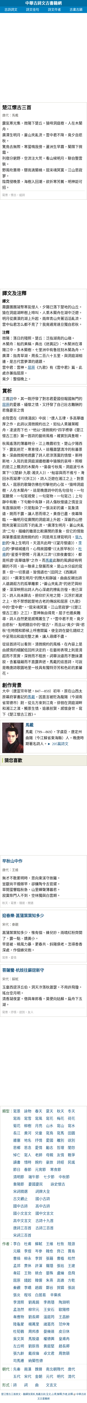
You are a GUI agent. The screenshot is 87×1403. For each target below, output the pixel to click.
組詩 (22, 195)
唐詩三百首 (22, 1228)
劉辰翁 (33, 1346)
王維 (15, 870)
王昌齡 (64, 1317)
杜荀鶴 (18, 1332)
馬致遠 (33, 1339)
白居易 (40, 1295)
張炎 (16, 1295)
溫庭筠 (49, 1317)
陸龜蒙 (18, 1324)
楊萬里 (33, 1324)
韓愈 (49, 1251)
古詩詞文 (10, 9)
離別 (60, 1140)
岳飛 (71, 1273)
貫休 (27, 1266)
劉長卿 (33, 1317)
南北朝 (51, 1369)
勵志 (49, 1148)
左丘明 (18, 1346)
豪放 (49, 1162)
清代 (71, 1377)
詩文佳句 (32, 9)
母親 (49, 1155)
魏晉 (38, 1369)
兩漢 (27, 1369)
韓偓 (38, 1280)
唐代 (5, 115)
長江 (16, 1133)
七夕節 (49, 1177)
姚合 (38, 1273)
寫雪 (27, 1119)
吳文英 (18, 1339)
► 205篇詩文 (57, 744)
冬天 (71, 1111)
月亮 (38, 1126)
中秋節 (64, 1177)
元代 (49, 1377)
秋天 (5, 903)
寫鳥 (49, 1133)
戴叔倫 (33, 1353)
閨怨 (71, 1148)
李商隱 (49, 1302)
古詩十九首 (44, 1221)
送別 (22, 1012)
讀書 (16, 1162)
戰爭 (71, 1155)
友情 (60, 1155)
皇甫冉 (64, 1339)
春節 (27, 1170)
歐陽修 (64, 1310)
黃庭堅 (49, 1346)
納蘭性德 (35, 1361)
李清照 (18, 1302)
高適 (60, 1280)
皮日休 (64, 1332)
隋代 (60, 1369)
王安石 (49, 1310)
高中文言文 (22, 1221)
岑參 (38, 1251)
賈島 (71, 1251)
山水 (49, 1126)
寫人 (27, 1155)
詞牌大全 (42, 1192)
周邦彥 (33, 1332)
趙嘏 (38, 1288)
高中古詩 (42, 1206)
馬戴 (15, 115)
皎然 (71, 1259)
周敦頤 (64, 1353)
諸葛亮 (49, 1324)
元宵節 (40, 1170)
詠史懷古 (58, 1184)
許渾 (38, 1266)
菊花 (16, 1126)
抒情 (13, 1012)
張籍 (49, 1259)
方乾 (71, 1280)
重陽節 (18, 1184)
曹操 (16, 1259)
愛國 (49, 1140)
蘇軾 (15, 979)
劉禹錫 (33, 1302)
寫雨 (16, 1119)
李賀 (38, 1259)
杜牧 (60, 1244)
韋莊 (16, 1273)
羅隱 (49, 1266)
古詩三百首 (44, 1228)
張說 (71, 1288)
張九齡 (18, 1353)
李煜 (27, 1251)
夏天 (49, 1111)
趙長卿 (64, 1346)
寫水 (71, 1126)
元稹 (16, 1251)
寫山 (60, 1126)
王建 (71, 1266)
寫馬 (60, 1133)
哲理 (60, 1148)
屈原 (31, 368)
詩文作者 (54, 9)
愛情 (13, 957)
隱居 (22, 903)
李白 (16, 1244)
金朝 (38, 1377)
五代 (16, 1377)
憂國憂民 (35, 1184)
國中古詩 (20, 1206)
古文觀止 (20, 1199)
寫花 (49, 1119)
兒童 (38, 1133)
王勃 (27, 1273)
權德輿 (49, 1339)
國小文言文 (22, 1213)
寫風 (38, 1119)
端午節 (33, 1177)
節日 (16, 1170)
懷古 (13, 195)
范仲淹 (64, 1324)
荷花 (71, 1119)
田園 (71, 1133)
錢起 (27, 1280)
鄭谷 (49, 1288)
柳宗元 (33, 1310)
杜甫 (27, 1244)
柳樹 (27, 1126)
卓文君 (49, 1353)
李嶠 (27, 1288)
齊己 (60, 1251)
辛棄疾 (55, 1295)
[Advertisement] (43, 56)
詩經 (60, 1162)
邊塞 (16, 1140)
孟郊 (16, 1266)
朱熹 (49, 1280)
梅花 (60, 1119)
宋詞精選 (20, 1192)
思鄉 (16, 1148)
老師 (38, 1155)
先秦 (16, 1369)
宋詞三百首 (22, 1235)
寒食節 (55, 1170)
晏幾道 (49, 1332)
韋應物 (18, 1317)
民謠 (71, 1162)
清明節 (18, 1177)
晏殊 (49, 1273)
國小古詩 (42, 1199)
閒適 (30, 903)
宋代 (5, 924)
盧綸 (60, 1273)
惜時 (27, 1162)
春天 (38, 1111)
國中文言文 (44, 1213)
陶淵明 (64, 1302)
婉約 (38, 1162)
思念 (27, 1148)
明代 (60, 1377)
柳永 (27, 1259)
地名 (27, 1140)
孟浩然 (18, 1310)
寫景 (5, 195)
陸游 (71, 1244)
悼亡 (16, 1155)
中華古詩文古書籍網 (43, 3)
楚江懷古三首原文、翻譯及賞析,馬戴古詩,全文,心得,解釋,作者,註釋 (37, 1394)
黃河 (27, 1133)
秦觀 (15, 924)
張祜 (60, 1266)
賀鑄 (60, 1288)
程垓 (27, 1295)
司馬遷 (18, 1361)
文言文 (51, 1385)
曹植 (60, 1259)
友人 (30, 1012)
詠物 (27, 1111)
